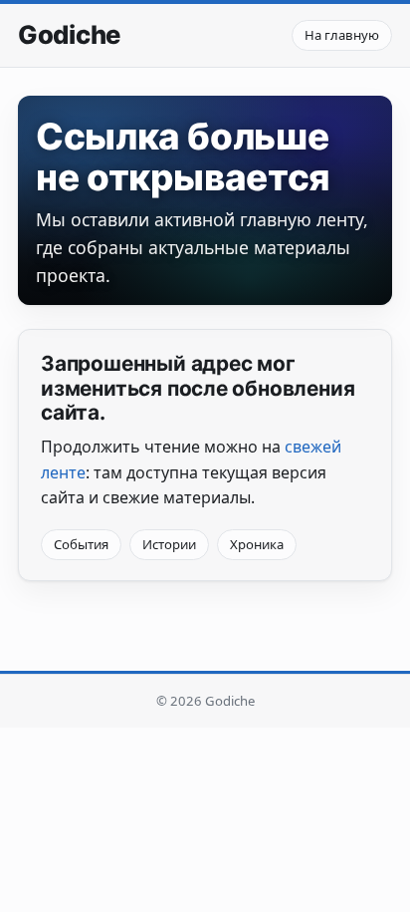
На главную (342, 35)
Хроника (257, 544)
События (81, 544)
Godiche (69, 35)
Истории (169, 544)
